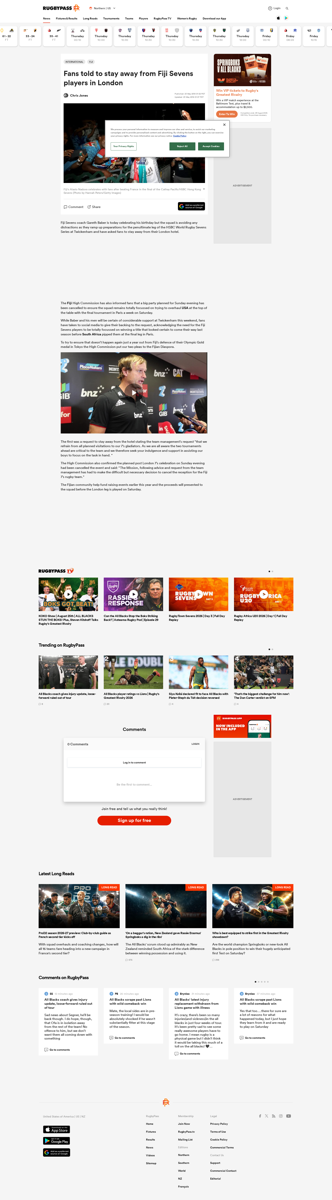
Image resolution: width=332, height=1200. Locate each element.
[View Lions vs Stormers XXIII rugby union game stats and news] (290, 36)
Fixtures (151, 1132)
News (46, 18)
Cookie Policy (218, 1140)
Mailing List (185, 1140)
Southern (183, 1163)
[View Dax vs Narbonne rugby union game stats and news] (172, 36)
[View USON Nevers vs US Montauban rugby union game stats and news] (219, 36)
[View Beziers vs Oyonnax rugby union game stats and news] (148, 36)
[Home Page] (61, 8)
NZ (180, 1179)
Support (215, 1163)
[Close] (224, 124)
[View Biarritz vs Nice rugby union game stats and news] (101, 36)
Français (183, 1186)
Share (96, 207)
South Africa (91, 334)
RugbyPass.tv (186, 1132)
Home (149, 1124)
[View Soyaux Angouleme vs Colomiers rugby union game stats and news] (125, 36)
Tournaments (111, 18)
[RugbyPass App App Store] (81, 1130)
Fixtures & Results (66, 18)
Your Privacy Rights (123, 146)
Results (150, 1140)
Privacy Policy (219, 1124)
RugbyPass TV (162, 18)
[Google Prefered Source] (189, 207)
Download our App (214, 18)
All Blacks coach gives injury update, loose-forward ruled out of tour (68, 1003)
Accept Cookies (211, 146)
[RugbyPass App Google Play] (81, 1141)
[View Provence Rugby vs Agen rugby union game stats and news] (243, 36)
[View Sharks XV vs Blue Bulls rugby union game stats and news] (314, 36)
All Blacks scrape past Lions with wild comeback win (130, 1001)
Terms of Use (218, 1132)
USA (185, 308)
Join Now (184, 1124)
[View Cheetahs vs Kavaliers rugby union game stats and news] (30, 36)
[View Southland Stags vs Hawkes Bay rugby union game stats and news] (77, 36)
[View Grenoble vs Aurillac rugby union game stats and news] (196, 36)
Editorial (215, 1179)
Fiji (69, 303)
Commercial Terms (222, 1147)
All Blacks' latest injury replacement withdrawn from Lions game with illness (197, 1003)
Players (143, 18)
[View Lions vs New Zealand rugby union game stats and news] (54, 36)
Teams (129, 18)
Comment (75, 207)
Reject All (182, 146)
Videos (150, 1155)
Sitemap (151, 1163)
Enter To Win (227, 114)
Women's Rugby (187, 18)
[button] (79, 922)
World (182, 1171)
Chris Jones (79, 95)
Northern (183, 1155)
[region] (167, 138)
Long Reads (90, 18)
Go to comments (58, 1049)
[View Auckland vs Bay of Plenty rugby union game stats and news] (266, 36)
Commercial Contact (223, 1171)
